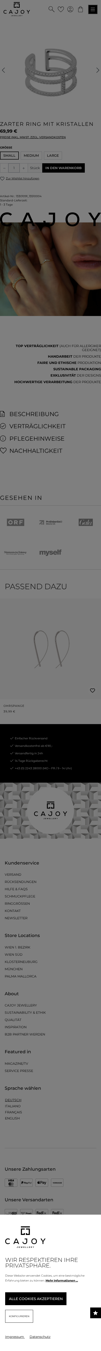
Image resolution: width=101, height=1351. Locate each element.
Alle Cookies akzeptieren (36, 1299)
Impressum (15, 1337)
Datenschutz (40, 1337)
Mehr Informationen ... (62, 1280)
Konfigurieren (19, 1316)
